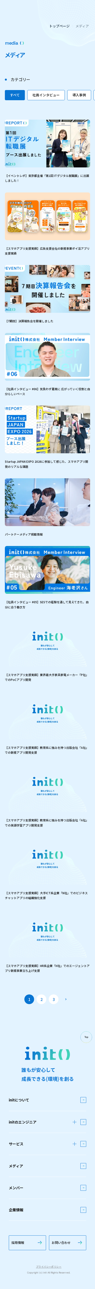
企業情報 (16, 1209)
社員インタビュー (46, 94)
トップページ (59, 26)
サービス (16, 1143)
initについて (19, 1099)
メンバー (16, 1187)
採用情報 (17, 1242)
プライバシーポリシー (49, 1266)
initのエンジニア (23, 1121)
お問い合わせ (61, 1242)
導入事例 (79, 94)
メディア (82, 26)
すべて (15, 94)
